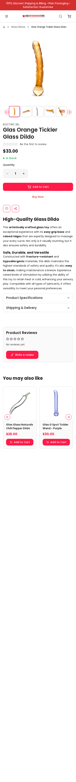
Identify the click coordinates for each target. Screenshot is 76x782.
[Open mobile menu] (6, 16)
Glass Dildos (18, 26)
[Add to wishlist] (6, 208)
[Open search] (60, 16)
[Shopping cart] (69, 16)
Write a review (24, 355)
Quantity (9, 165)
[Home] (34, 16)
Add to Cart (41, 187)
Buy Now (38, 197)
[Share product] (15, 208)
